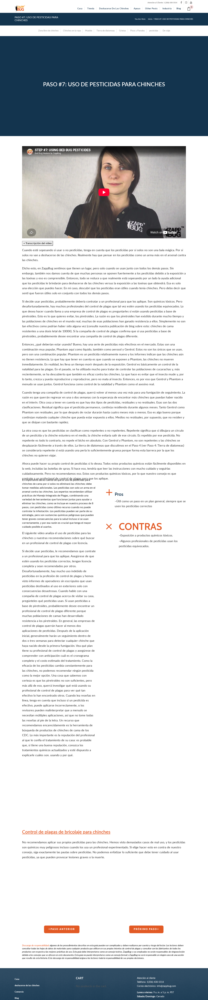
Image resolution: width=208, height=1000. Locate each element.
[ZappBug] (20, 8)
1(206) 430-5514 (155, 982)
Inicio (150, 19)
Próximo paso (145, 929)
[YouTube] (191, 2)
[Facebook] (181, 2)
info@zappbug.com (166, 986)
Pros (119, 494)
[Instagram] (186, 2)
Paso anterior (63, 929)
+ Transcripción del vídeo (37, 243)
